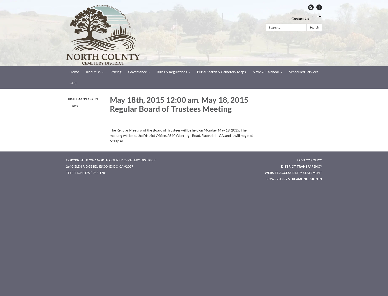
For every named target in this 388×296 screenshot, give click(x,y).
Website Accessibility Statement (293, 173)
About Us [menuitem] (93, 72)
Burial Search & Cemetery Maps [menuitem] (221, 72)
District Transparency (301, 166)
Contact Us (300, 18)
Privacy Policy (309, 160)
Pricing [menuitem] (115, 72)
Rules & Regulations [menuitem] (172, 72)
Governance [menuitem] (137, 72)
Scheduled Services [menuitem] (303, 72)
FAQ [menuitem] (73, 83)
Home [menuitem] (74, 72)
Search (314, 27)
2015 (75, 106)
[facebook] (319, 9)
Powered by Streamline (287, 179)
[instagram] (311, 9)
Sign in (316, 179)
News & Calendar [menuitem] (266, 72)
